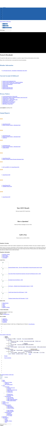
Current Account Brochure (7, 84)
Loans (3, 305)
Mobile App (9, 405)
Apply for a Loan (10, 398)
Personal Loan (10, 394)
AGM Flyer (4, 137)
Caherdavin (4, 318)
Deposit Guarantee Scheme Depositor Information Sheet (13, 159)
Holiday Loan (9, 390)
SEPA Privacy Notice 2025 (7, 103)
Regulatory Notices (6, 254)
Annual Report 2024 (6, 135)
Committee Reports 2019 (7, 186)
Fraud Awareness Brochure (7, 88)
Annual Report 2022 (6, 158)
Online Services (8, 404)
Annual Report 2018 (6, 196)
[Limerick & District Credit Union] (7, 374)
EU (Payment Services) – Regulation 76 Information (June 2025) (14, 70)
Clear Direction (31, 324)
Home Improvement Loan (12, 389)
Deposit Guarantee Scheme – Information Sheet (11, 125)
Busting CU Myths (6, 307)
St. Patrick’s (4, 320)
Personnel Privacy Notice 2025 (8, 102)
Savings (3, 306)
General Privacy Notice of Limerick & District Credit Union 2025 (14, 97)
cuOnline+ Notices (8, 420)
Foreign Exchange (10, 408)
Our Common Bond (8, 384)
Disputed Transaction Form (7, 87)
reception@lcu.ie (6, 314)
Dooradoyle (4, 322)
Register (6, 419)
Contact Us (7, 383)
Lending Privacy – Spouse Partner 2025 (9, 99)
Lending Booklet (5, 147)
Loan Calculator (10, 397)
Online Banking (5, 303)
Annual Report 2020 (6, 174)
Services (4, 403)
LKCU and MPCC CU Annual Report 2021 (10, 167)
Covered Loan (10, 392)
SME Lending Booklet (11, 400)
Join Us (3, 304)
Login (6, 418)
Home (3, 380)
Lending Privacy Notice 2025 (8, 100)
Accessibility (4, 257)
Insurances (9, 413)
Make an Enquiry (10, 411)
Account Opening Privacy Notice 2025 (9, 96)
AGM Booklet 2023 (6, 145)
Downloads (4, 416)
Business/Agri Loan (11, 387)
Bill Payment (9, 414)
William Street (5, 319)
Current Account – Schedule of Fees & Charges (11, 83)
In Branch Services (8, 412)
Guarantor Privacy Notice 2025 (8, 98)
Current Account (5, 402)
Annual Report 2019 (6, 185)
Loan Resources (8, 396)
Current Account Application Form (9, 81)
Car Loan (9, 388)
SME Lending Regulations (12, 399)
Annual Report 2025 (6, 124)
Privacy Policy (5, 255)
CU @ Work (9, 415)
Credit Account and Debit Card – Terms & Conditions (12, 82)
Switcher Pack (5, 85)
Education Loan (10, 395)
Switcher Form (5, 86)
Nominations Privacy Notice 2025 (8, 101)
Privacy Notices (5, 256)
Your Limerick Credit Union (5, 21)
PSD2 (6, 421)
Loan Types (7, 386)
